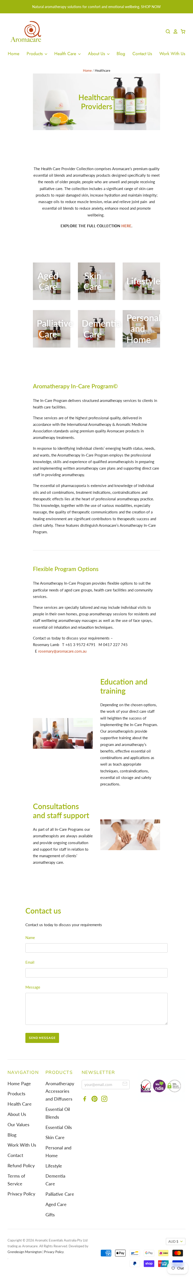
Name (30, 937)
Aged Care (56, 1204)
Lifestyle (53, 1166)
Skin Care (55, 1137)
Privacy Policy (21, 1193)
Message (32, 987)
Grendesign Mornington (25, 1252)
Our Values (18, 1124)
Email (29, 962)
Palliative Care (59, 1194)
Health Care (65, 53)
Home (13, 53)
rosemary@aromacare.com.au (62, 651)
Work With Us (172, 53)
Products (35, 53)
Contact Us (142, 53)
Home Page (19, 1083)
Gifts (50, 1214)
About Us (97, 53)
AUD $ (173, 1241)
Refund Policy (21, 1165)
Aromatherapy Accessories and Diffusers (59, 1091)
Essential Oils (58, 1127)
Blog (121, 53)
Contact (15, 1155)
